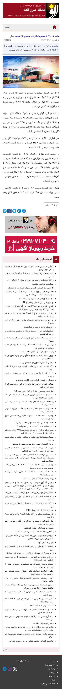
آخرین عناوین (45, 259)
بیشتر (5, 649)
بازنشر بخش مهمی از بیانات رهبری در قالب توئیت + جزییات (29, 492)
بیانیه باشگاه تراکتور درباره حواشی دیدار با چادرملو (32, 444)
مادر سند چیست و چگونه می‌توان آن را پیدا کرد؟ (33, 391)
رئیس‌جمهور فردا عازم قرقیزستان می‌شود (36, 352)
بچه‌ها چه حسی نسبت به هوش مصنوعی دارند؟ (34, 422)
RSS (53, 680)
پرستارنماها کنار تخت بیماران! (41, 510)
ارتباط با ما (51, 669)
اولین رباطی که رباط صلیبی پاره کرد (39, 302)
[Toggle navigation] (7, 27)
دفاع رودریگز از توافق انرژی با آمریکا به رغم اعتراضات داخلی (30, 553)
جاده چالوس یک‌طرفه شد (43, 623)
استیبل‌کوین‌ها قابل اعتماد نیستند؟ (39, 528)
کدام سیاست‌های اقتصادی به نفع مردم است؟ (35, 426)
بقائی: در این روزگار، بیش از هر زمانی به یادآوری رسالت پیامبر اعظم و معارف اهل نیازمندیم (29, 629)
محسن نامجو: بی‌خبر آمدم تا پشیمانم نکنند (36, 298)
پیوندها (52, 676)
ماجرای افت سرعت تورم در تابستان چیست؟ (36, 362)
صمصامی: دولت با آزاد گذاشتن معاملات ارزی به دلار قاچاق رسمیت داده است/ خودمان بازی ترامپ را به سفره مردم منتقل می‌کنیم (29, 458)
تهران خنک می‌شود (46, 542)
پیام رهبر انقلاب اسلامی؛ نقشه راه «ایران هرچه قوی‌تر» (31, 641)
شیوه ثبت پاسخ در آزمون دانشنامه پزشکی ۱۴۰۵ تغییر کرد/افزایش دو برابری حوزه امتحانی (29, 537)
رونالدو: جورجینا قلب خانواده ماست (39, 478)
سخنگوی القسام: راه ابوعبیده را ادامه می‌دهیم (35, 380)
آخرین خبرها (50, 665)
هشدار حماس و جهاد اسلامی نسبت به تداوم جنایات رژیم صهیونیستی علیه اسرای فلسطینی (29, 293)
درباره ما (52, 672)
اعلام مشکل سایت (47, 683)
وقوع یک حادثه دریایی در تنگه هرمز (39, 327)
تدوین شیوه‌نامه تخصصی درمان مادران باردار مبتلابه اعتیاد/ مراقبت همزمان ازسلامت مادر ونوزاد (29, 587)
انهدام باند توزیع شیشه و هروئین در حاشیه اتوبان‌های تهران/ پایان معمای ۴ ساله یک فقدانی (29, 449)
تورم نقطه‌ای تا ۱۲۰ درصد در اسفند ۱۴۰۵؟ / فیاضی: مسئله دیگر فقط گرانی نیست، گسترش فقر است (29, 432)
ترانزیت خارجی (51, 205)
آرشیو (52, 661)
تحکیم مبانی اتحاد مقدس (43, 284)
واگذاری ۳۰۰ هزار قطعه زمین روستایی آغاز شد (35, 532)
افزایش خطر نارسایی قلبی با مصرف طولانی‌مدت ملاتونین (30, 288)
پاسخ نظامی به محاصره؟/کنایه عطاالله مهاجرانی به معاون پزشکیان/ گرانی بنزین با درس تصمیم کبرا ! (29, 308)
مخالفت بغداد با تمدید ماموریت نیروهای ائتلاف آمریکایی (30, 280)
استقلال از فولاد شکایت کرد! (42, 605)
